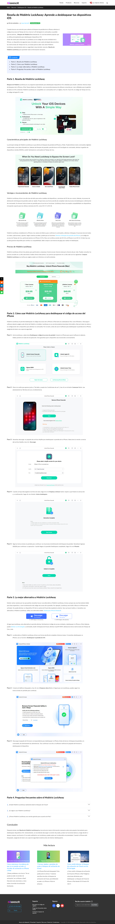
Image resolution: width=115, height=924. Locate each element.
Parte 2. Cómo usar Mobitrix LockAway (24, 64)
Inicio (8, 7)
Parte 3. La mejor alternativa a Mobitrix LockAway (27, 67)
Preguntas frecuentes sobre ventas (39, 909)
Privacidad (33, 922)
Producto (68, 2)
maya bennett (25, 23)
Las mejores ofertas (98, 2)
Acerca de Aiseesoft (24, 922)
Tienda (61, 2)
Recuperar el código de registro (38, 905)
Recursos (76, 2)
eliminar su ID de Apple (17, 626)
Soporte (84, 2)
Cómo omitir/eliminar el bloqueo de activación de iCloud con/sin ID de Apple (78, 866)
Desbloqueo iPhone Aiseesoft (52, 610)
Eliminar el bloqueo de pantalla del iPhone (67, 235)
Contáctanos (56, 922)
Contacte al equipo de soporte (38, 912)
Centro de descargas (15, 906)
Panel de (49, 922)
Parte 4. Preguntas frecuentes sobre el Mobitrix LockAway (30, 69)
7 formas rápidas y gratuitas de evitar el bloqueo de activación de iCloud (48, 866)
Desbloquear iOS (22, 7)
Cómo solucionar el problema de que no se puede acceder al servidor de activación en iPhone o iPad (18, 867)
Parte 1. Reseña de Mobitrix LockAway (24, 62)
